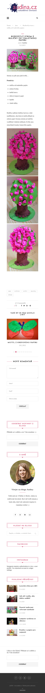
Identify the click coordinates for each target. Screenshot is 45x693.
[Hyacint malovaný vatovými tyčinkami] (12, 608)
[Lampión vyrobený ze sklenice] (12, 619)
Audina (24, 43)
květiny (17, 291)
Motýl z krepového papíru (22, 342)
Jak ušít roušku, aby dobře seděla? (27, 597)
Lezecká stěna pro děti (28, 586)
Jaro (16, 25)
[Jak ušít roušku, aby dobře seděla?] (12, 596)
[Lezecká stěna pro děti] (12, 586)
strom (10, 295)
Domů (9, 25)
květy (25, 291)
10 (31, 352)
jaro (9, 291)
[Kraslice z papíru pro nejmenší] (12, 630)
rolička (33, 291)
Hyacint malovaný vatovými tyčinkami (26, 608)
